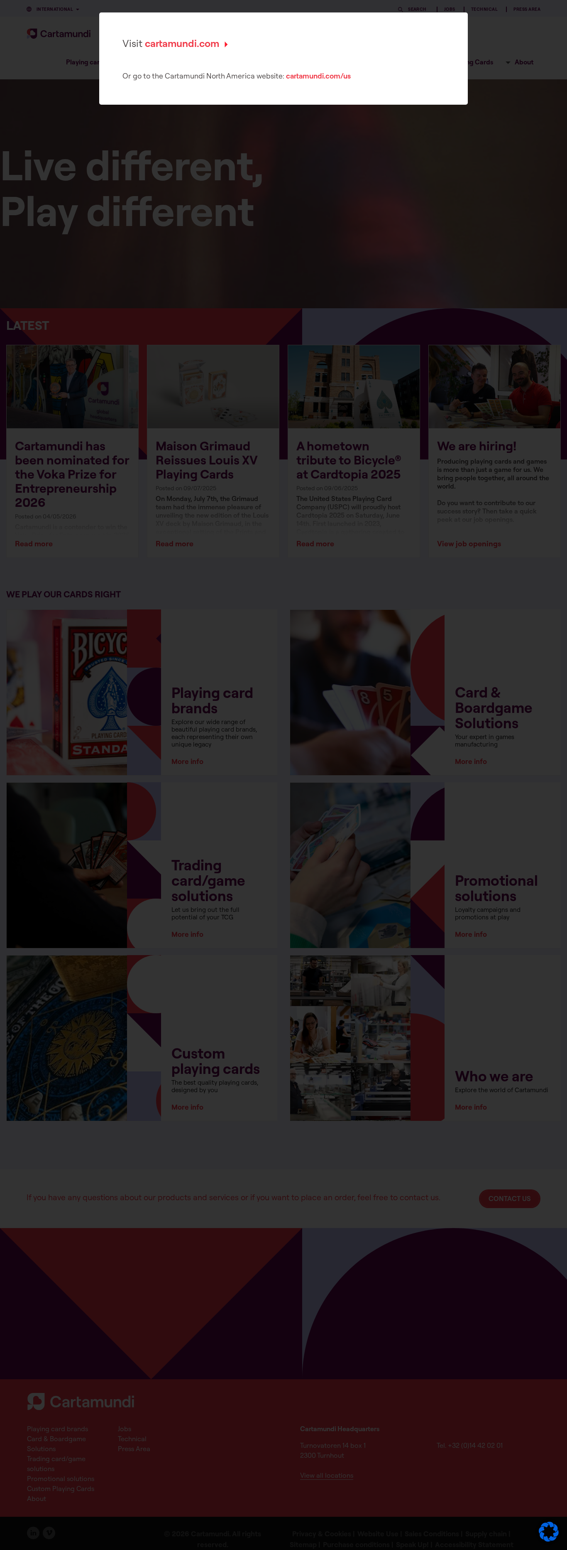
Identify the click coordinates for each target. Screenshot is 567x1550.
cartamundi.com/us (318, 76)
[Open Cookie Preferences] (549, 1539)
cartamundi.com (182, 43)
